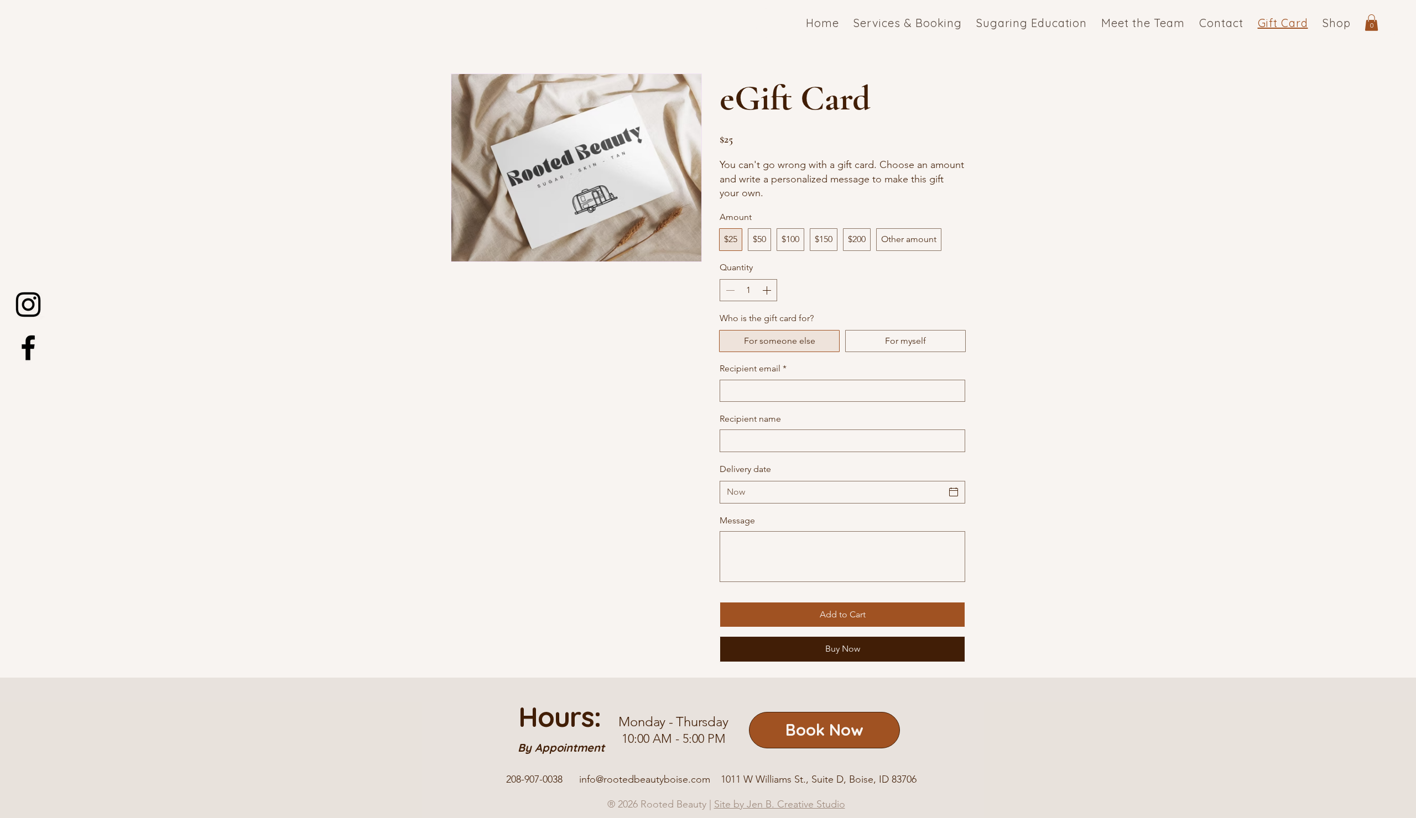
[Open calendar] (953, 492)
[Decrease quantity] (729, 290)
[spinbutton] (748, 290)
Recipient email (753, 368)
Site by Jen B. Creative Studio (779, 804)
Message (737, 520)
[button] (1371, 22)
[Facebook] (28, 347)
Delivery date (745, 469)
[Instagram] (28, 304)
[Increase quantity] (767, 290)
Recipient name (750, 418)
